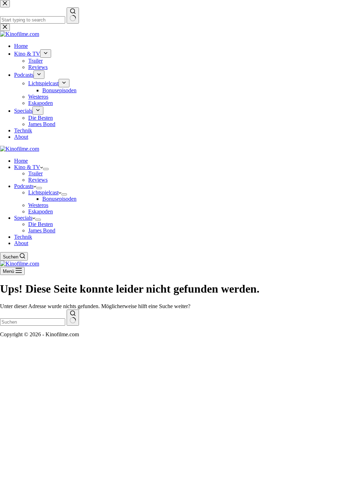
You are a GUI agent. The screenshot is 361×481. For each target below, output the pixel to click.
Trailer (35, 173)
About (21, 243)
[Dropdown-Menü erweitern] (46, 169)
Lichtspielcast (43, 192)
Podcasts (23, 186)
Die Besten (40, 224)
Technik (23, 237)
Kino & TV (27, 167)
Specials (23, 218)
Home (21, 161)
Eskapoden (40, 211)
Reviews (38, 180)
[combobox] (32, 322)
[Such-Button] (73, 318)
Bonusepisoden (59, 199)
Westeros (38, 205)
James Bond (41, 230)
